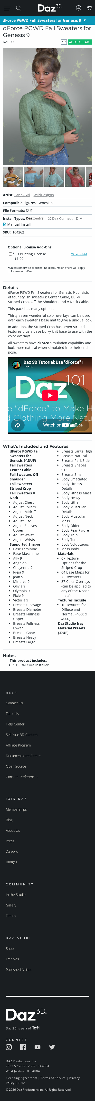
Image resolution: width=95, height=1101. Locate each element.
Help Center (15, 724)
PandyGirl (22, 195)
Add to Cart (80, 42)
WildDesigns (44, 195)
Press (10, 841)
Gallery (11, 905)
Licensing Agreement (21, 1078)
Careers (12, 851)
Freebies (12, 959)
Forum (11, 915)
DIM (79, 218)
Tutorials (12, 713)
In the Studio (16, 894)
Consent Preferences (22, 776)
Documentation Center (23, 755)
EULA (22, 1083)
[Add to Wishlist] (64, 42)
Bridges (11, 862)
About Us (13, 830)
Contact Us (14, 703)
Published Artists (18, 969)
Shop (10, 948)
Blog (9, 820)
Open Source (16, 766)
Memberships (16, 809)
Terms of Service (53, 1078)
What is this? (79, 254)
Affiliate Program (18, 745)
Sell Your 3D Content (22, 734)
